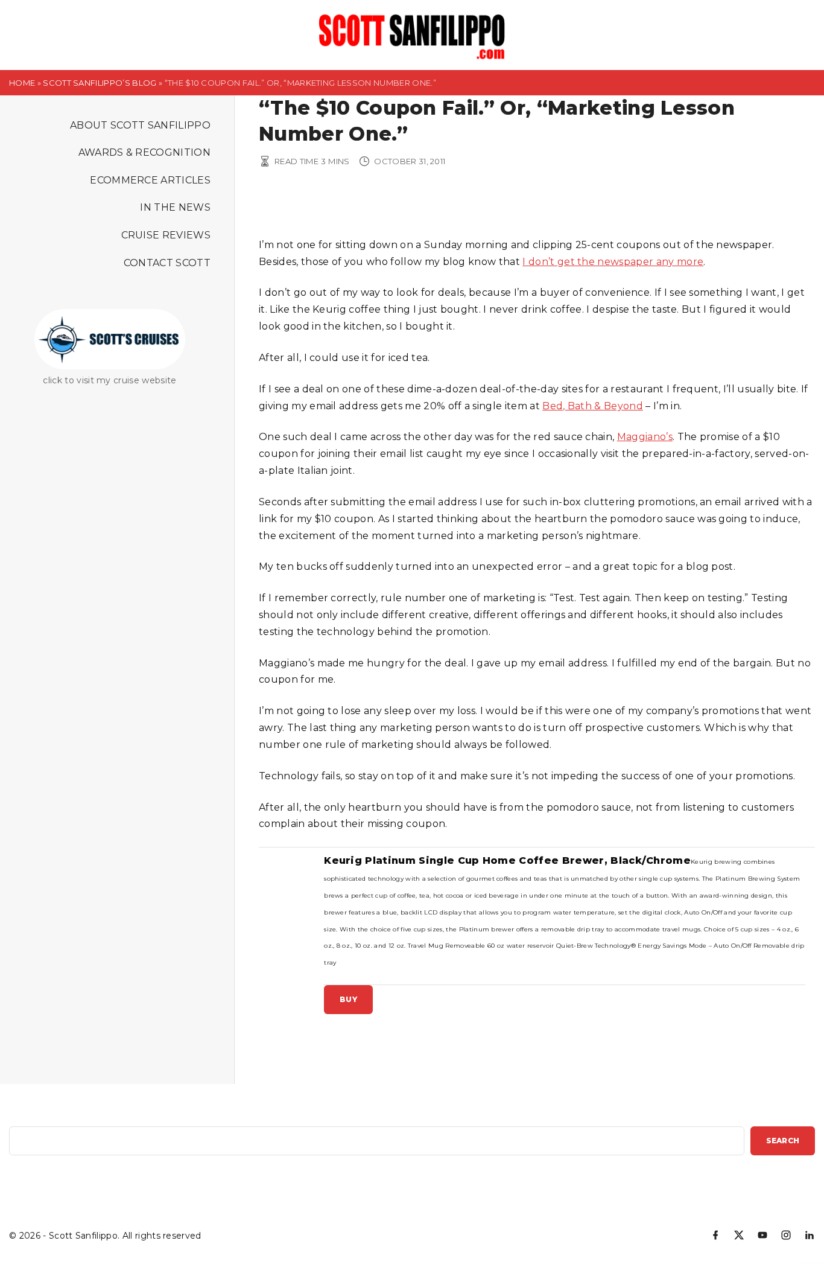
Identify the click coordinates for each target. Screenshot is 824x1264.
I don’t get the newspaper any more (612, 261)
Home (22, 83)
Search (782, 1140)
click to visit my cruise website (109, 380)
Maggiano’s (645, 436)
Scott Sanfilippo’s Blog (99, 83)
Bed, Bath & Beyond (592, 406)
